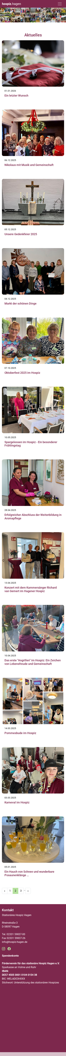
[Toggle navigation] (59, 4)
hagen (11, 4)
